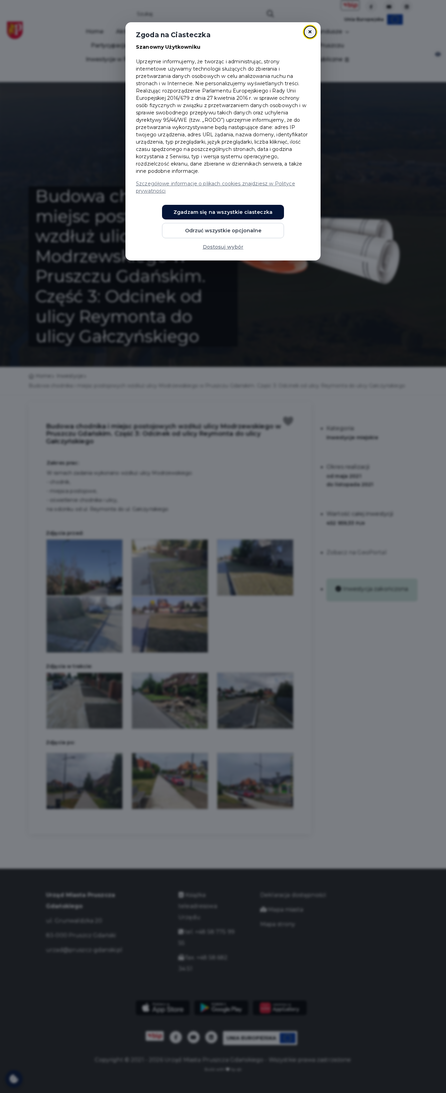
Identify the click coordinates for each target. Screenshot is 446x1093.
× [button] (310, 32)
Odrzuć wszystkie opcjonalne (223, 230)
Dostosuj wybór (223, 247)
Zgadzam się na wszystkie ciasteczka (223, 212)
